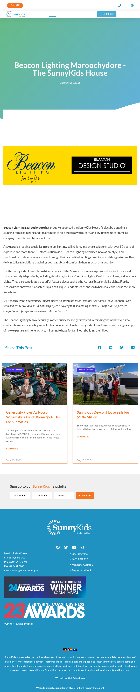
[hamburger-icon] (52, 14)
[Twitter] (66, 547)
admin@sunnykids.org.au (24, 570)
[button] (99, 347)
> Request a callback (80, 570)
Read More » (13, 448)
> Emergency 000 (79, 553)
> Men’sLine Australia (81, 564)
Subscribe (85, 495)
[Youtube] (74, 547)
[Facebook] (58, 547)
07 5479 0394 (19, 561)
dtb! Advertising (76, 677)
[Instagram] (82, 547)
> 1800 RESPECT (79, 559)
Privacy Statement (94, 687)
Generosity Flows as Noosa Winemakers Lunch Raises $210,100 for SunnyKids (33, 417)
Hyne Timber (76, 687)
